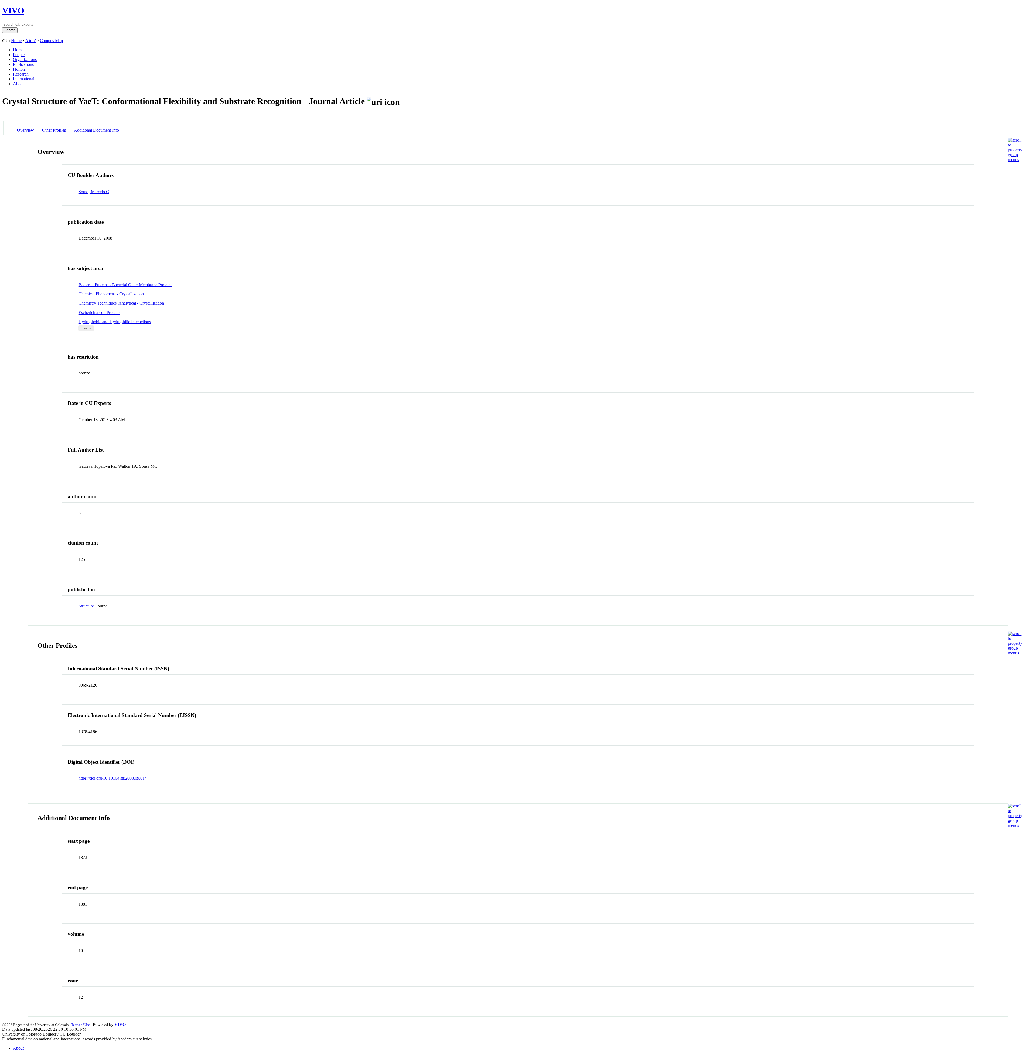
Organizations (25, 59)
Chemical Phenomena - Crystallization (111, 294)
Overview (25, 130)
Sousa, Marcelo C (94, 191)
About (18, 83)
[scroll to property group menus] (1015, 159)
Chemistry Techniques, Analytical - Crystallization (121, 303)
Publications (23, 64)
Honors (19, 69)
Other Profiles (54, 130)
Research (21, 74)
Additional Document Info (96, 130)
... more (86, 328)
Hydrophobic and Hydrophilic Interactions (115, 321)
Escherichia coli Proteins (99, 312)
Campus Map (51, 40)
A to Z (30, 40)
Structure (86, 606)
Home (16, 40)
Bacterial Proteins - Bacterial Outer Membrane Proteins (125, 284)
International (23, 79)
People (19, 54)
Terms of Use (80, 1025)
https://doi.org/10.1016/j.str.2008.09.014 (113, 778)
